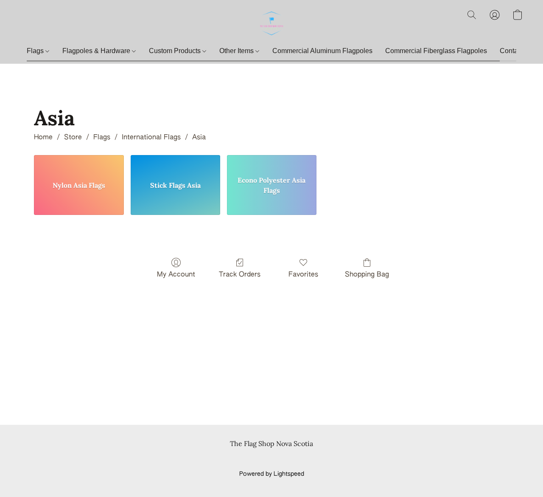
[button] (271, 23)
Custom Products (175, 50)
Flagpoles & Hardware (97, 50)
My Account (176, 274)
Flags (36, 50)
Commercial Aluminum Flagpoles (322, 50)
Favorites (303, 274)
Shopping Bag (367, 274)
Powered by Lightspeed (271, 474)
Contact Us (516, 50)
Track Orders (239, 274)
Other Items (237, 50)
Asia (199, 137)
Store (73, 137)
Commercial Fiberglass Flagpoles (436, 50)
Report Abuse (272, 460)
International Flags (151, 137)
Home (43, 137)
